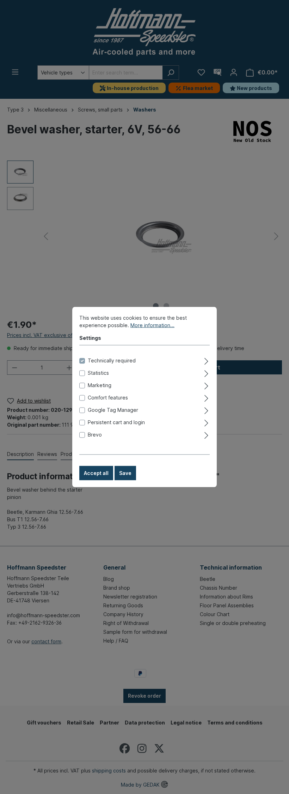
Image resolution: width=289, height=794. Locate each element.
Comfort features (108, 398)
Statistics (98, 373)
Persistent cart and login (116, 422)
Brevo (95, 435)
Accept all (96, 473)
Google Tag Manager (113, 410)
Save (125, 473)
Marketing (99, 385)
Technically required (112, 360)
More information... (152, 325)
